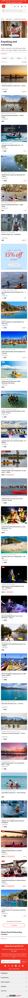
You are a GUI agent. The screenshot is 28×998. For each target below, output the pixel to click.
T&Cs (10, 954)
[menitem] (18, 6)
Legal (10, 968)
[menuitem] (15, 6)
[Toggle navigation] (25, 6)
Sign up (24, 961)
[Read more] (7, 15)
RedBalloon (4, 973)
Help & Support (5, 982)
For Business (5, 977)
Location (4, 58)
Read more (4, 53)
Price (12, 58)
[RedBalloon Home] (3, 6)
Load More (14, 925)
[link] (14, 257)
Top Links (3, 990)
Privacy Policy (17, 954)
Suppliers (3, 986)
